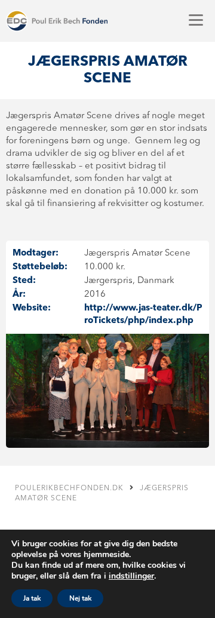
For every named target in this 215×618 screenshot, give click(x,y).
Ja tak (32, 598)
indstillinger (131, 576)
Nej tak (80, 598)
